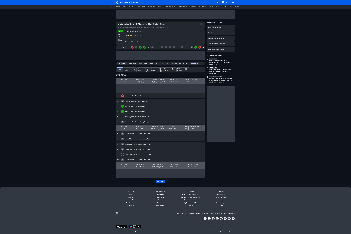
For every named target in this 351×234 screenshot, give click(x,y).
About (178, 213)
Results (185, 63)
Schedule (224, 7)
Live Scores (116, 7)
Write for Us (218, 213)
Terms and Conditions (209, 231)
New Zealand (130, 203)
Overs (151, 63)
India (130, 194)
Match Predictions (171, 7)
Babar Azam (160, 200)
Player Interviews (221, 197)
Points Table (142, 63)
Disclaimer (232, 213)
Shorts (195, 63)
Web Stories (202, 7)
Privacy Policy (220, 231)
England (130, 200)
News (124, 7)
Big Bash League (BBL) (190, 203)
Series (217, 7)
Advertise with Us (207, 213)
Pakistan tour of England (216, 38)
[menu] (233, 2)
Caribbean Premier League (216, 49)
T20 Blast (190, 205)
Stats (167, 63)
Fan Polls (220, 205)
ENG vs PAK (151, 7)
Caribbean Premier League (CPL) (190, 197)
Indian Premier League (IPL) (190, 194)
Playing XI (159, 63)
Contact (184, 213)
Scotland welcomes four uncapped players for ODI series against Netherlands (220, 71)
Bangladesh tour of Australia (217, 33)
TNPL (159, 7)
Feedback (191, 213)
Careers (198, 213)
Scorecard (132, 63)
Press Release (221, 194)
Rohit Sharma (160, 197)
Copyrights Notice (230, 231)
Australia (130, 197)
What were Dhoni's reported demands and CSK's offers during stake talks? (219, 62)
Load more (160, 181)
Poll (231, 7)
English (135, 2)
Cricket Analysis (220, 203)
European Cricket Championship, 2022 (128, 27)
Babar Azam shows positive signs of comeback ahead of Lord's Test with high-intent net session (220, 80)
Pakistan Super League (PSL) (190, 200)
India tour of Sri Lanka (215, 27)
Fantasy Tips (183, 7)
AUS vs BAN (141, 7)
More (237, 7)
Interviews (192, 7)
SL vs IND (132, 7)
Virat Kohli (160, 203)
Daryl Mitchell (160, 205)
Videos (211, 7)
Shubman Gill (160, 194)
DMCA (225, 213)
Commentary (122, 63)
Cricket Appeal (220, 200)
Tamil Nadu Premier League (216, 44)
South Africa (130, 205)
